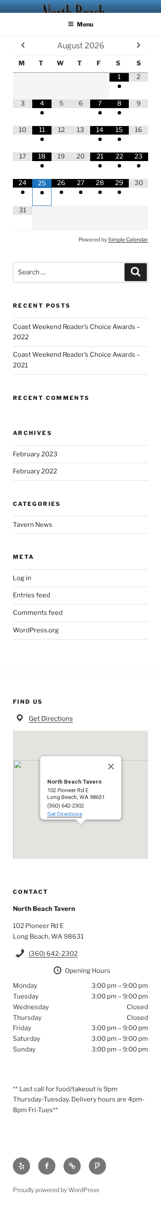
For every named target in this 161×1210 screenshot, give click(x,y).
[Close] (110, 766)
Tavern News (32, 525)
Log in (22, 578)
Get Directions (51, 718)
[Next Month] (138, 45)
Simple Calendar (128, 239)
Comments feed (38, 613)
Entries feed (31, 595)
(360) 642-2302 (53, 953)
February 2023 (35, 454)
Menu (85, 24)
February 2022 (35, 471)
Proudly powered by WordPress (56, 1189)
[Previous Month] (22, 45)
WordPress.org (36, 630)
